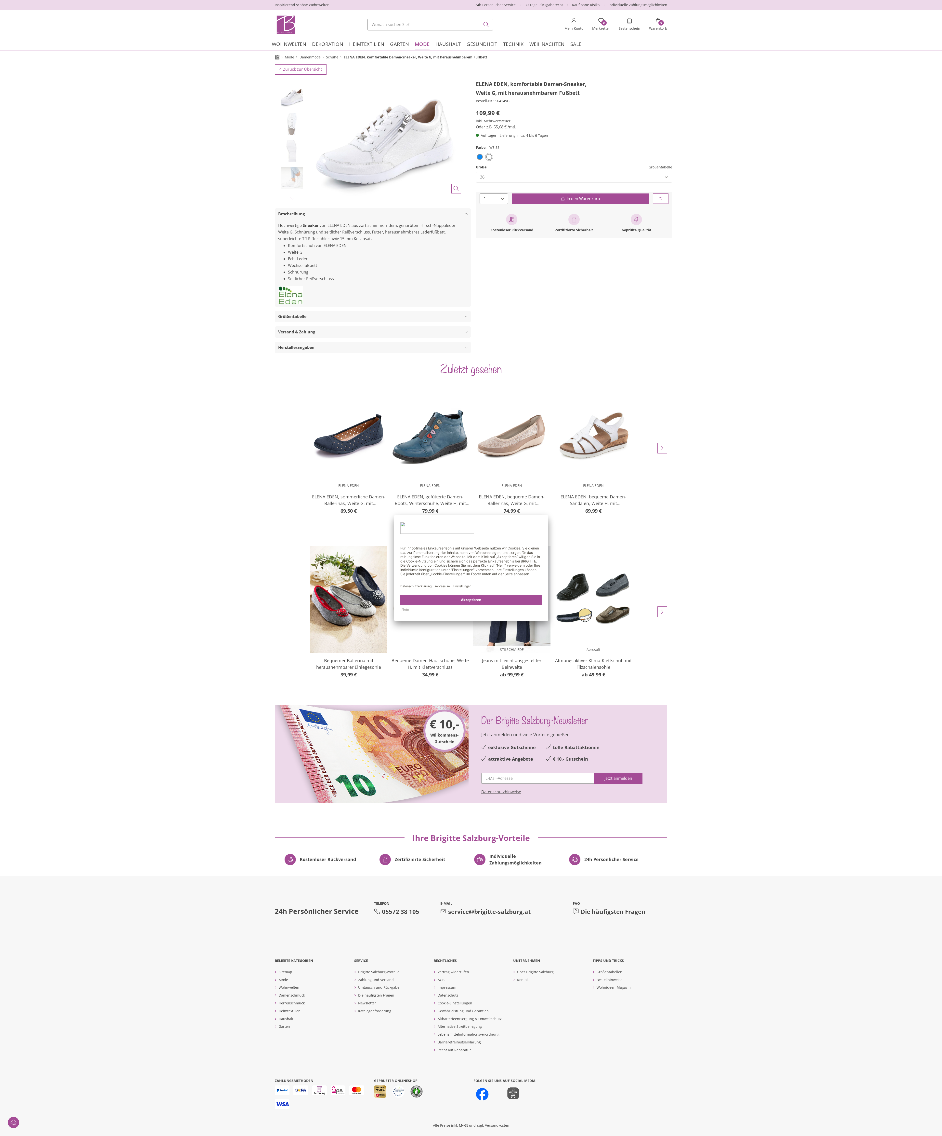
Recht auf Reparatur (454, 1050)
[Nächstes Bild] (292, 198)
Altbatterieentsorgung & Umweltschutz (470, 1018)
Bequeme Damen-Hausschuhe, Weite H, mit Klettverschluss (430, 663)
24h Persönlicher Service (495, 4)
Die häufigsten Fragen (613, 911)
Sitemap (285, 972)
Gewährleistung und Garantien (463, 1011)
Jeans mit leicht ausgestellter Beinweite (511, 663)
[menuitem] (289, 44)
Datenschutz (448, 995)
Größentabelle (660, 166)
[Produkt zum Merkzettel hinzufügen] (660, 198)
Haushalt (286, 1018)
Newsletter (367, 1003)
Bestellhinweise (609, 979)
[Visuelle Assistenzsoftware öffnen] (510, 1093)
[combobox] (430, 24)
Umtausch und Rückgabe (378, 987)
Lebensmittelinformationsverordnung (468, 1034)
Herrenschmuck (292, 1003)
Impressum (447, 987)
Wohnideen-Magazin (614, 987)
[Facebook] (482, 1094)
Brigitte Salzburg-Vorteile (378, 972)
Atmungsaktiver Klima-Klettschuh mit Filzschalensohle (593, 663)
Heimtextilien (290, 1011)
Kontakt (523, 979)
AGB (441, 979)
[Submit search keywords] (486, 24)
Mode (283, 979)
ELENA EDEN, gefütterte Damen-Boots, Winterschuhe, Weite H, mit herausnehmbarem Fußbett (430, 500)
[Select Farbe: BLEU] (480, 157)
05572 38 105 (400, 911)
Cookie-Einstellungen (455, 1003)
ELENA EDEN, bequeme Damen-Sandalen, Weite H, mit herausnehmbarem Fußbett (593, 500)
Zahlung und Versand (376, 979)
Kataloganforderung (374, 1011)
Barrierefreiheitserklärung (459, 1042)
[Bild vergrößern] (456, 188)
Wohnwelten (289, 987)
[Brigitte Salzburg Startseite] (285, 24)
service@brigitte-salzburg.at (489, 911)
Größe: (481, 166)
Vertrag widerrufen (453, 972)
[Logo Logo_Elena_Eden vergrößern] (290, 295)
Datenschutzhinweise (501, 791)
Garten (284, 1026)
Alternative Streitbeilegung (460, 1026)
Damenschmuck (292, 995)
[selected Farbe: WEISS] (489, 157)
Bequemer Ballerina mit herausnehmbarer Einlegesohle (348, 663)
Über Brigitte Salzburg (535, 972)
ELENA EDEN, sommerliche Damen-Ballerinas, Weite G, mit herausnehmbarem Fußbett (348, 500)
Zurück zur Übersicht (302, 69)
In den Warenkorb (583, 198)
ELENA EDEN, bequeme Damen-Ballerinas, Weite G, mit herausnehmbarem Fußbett (512, 500)
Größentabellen (609, 972)
